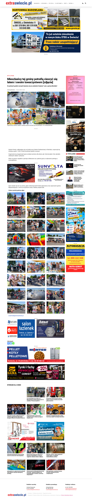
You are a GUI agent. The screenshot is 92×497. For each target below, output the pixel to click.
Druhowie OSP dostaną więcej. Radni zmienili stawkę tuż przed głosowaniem (54, 399)
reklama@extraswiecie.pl (70, 489)
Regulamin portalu (47, 493)
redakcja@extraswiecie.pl (71, 488)
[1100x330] (46, 42)
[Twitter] (11, 343)
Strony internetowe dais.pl (67, 495)
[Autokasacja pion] (75, 258)
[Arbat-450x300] (50, 328)
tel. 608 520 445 (49, 488)
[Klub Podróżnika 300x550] (75, 225)
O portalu (30, 493)
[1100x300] (36, 372)
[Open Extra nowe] (47, 3)
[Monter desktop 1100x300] (36, 354)
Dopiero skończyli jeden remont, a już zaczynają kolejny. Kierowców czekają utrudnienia (79, 172)
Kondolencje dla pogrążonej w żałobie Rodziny (78, 165)
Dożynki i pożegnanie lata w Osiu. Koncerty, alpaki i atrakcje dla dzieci (55, 416)
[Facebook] (8, 343)
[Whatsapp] (13, 343)
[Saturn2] (21, 328)
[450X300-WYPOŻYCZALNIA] (21, 173)
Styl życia (10, 75)
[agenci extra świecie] (75, 112)
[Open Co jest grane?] (62, 3)
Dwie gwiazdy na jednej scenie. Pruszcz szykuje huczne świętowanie (54, 472)
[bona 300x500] (75, 136)
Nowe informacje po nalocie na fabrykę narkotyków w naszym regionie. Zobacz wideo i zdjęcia (35, 455)
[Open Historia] (73, 3)
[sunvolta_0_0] (50, 173)
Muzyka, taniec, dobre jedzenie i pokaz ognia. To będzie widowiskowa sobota (54, 455)
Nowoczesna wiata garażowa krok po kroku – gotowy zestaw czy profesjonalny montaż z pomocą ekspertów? (35, 473)
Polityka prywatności (37, 493)
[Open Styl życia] (53, 3)
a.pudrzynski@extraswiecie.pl (33, 489)
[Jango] (75, 198)
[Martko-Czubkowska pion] (75, 90)
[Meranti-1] (21, 431)
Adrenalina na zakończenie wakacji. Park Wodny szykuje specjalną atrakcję (16, 472)
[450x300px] (50, 431)
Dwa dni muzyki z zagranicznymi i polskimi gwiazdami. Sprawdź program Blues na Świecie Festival (16, 417)
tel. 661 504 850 (30, 488)
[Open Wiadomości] (39, 3)
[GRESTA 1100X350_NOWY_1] (46, 19)
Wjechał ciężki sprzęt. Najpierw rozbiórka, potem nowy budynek (78, 186)
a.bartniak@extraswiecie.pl (16, 315)
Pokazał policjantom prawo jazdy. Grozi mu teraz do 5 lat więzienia (15, 455)
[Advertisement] (46, 63)
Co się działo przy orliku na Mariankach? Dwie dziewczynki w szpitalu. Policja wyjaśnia (35, 399)
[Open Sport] (67, 3)
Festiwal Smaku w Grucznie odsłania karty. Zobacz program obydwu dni (35, 417)
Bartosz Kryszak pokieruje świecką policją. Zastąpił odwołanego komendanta (78, 179)
